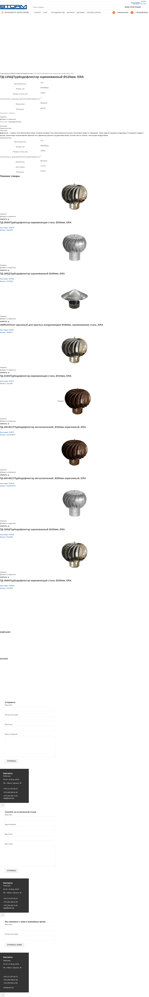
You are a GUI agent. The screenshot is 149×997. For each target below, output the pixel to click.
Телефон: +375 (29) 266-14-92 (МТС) (16, 614)
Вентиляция (15, 73)
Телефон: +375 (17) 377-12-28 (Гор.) (16, 617)
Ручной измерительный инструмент (13, 692)
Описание (3, 126)
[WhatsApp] (9, 2)
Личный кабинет (6, 647)
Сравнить (3, 117)
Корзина (3, 649)
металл (43, 108)
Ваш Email (8, 724)
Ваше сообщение (11, 734)
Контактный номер (11, 715)
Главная (3, 73)
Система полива (6, 667)
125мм (42, 93)
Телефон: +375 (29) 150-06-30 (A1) (16, 608)
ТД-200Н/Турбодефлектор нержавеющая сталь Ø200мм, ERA (35, 222)
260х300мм (44, 88)
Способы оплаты (6, 654)
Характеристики (5, 128)
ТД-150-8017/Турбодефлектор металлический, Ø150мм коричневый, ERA (43, 427)
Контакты (3, 645)
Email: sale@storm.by (11, 623)
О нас (2, 641)
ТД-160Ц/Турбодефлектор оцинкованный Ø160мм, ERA (32, 273)
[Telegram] (14, 2)
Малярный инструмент (8, 690)
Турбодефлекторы (26, 73)
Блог (1, 643)
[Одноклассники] (6, 2)
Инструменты (5, 665)
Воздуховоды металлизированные (12, 674)
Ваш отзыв (8, 844)
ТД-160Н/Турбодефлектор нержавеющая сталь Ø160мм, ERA (35, 580)
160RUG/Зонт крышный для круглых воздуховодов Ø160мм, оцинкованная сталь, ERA (51, 324)
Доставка (3, 651)
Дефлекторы (4, 676)
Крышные (43, 103)
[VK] (11, 2)
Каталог (8, 73)
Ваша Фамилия (10, 824)
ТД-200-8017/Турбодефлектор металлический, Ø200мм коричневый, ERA (43, 478)
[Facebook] (1, 2)
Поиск (116, 7)
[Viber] (16, 2)
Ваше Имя (8, 705)
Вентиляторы (4, 686)
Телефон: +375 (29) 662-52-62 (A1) (16, 604)
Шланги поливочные (7, 694)
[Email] (4, 2)
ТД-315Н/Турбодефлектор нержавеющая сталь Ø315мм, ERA (35, 376)
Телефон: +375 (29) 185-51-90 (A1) (16, 611)
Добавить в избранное (8, 119)
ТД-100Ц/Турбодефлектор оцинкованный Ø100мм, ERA (32, 529)
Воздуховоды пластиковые (9, 672)
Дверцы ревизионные (7, 688)
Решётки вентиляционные (9, 670)
